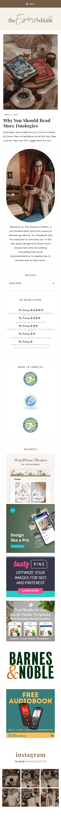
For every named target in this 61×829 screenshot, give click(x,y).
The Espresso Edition (30, 19)
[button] (30, 4)
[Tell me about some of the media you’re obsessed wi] (50, 797)
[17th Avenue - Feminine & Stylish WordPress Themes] (30, 501)
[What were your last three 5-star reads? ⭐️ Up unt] (11, 778)
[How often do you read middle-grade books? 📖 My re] (30, 778)
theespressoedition (35, 761)
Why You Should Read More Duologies (26, 123)
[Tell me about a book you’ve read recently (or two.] (50, 778)
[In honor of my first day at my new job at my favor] (30, 797)
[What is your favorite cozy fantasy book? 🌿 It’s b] (11, 797)
